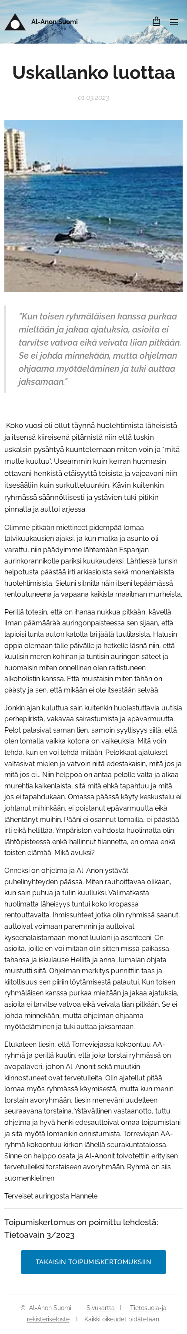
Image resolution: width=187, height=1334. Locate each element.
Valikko (174, 22)
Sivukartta (102, 1307)
